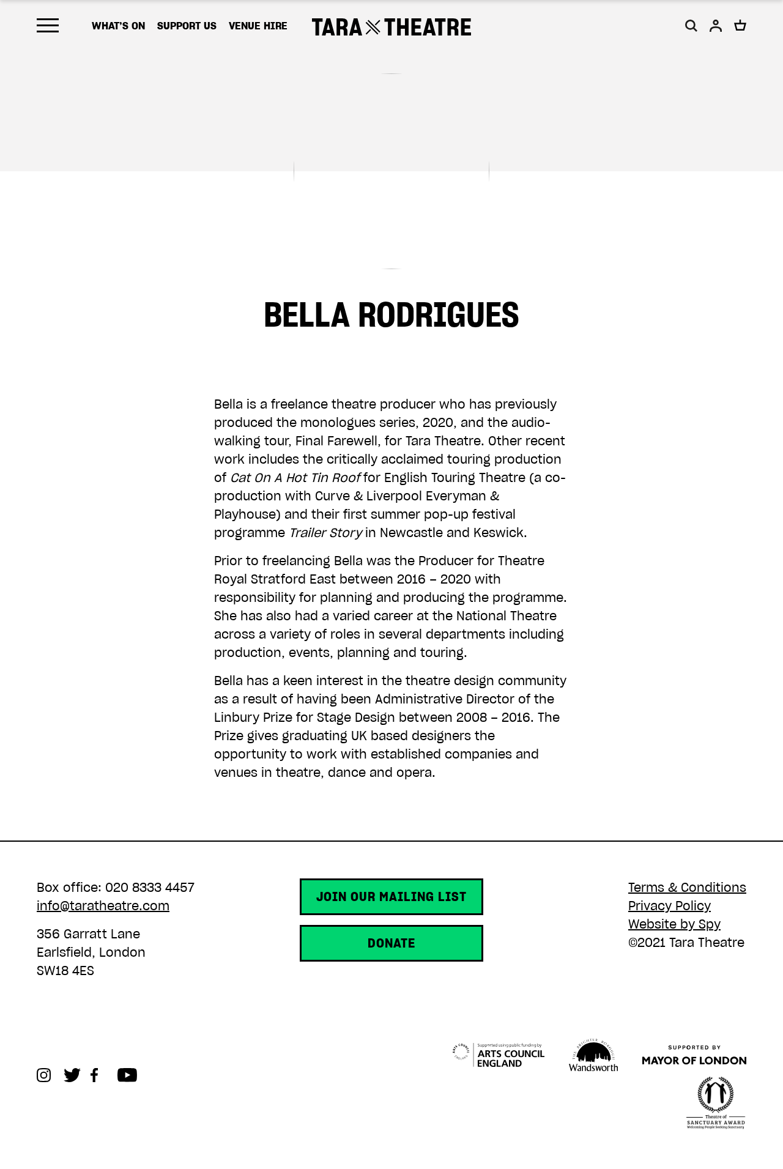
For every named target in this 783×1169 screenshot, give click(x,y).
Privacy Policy (669, 906)
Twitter (77, 1075)
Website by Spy (674, 924)
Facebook (104, 1075)
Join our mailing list (391, 897)
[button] (691, 26)
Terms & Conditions (687, 888)
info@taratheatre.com (103, 906)
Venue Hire (258, 25)
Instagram (50, 1075)
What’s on (118, 25)
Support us (187, 25)
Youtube (130, 1075)
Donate (391, 943)
